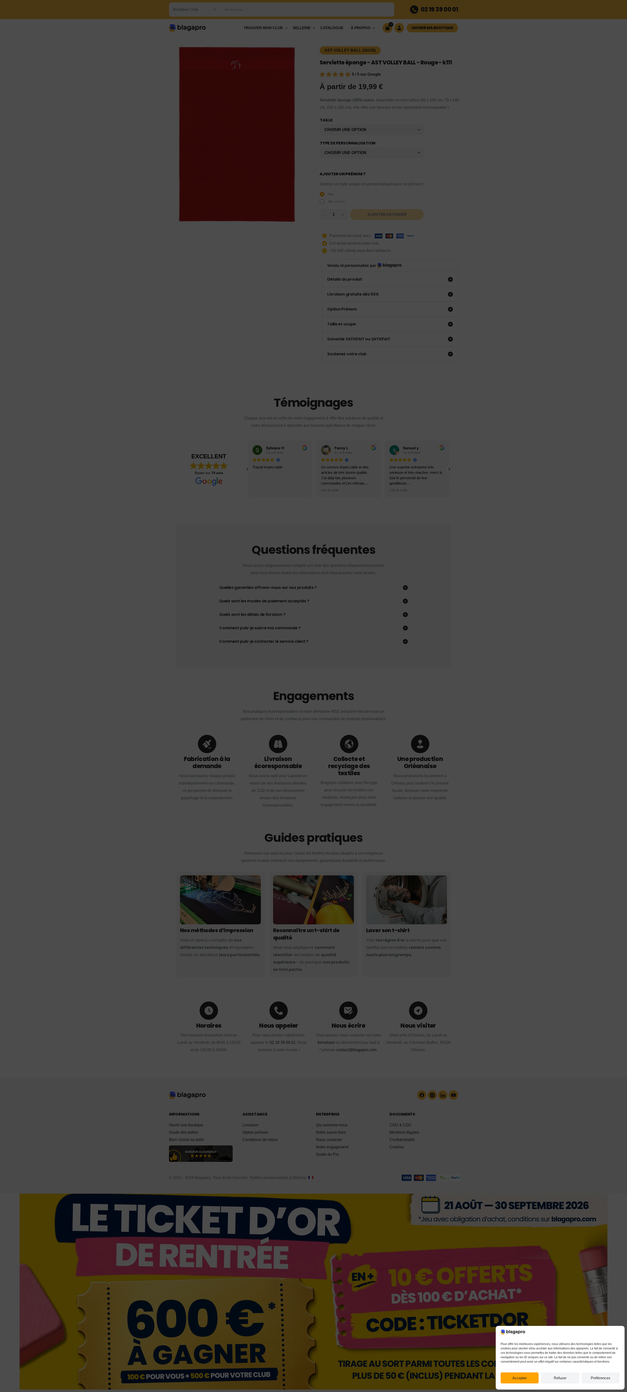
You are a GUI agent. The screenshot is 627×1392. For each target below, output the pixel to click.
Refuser (560, 1378)
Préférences (600, 1378)
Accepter (519, 1378)
